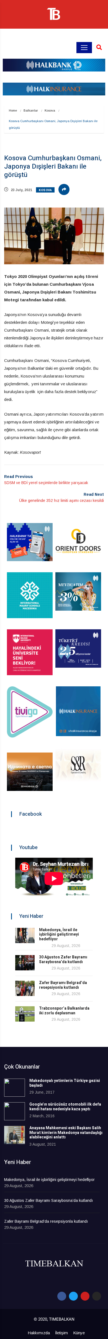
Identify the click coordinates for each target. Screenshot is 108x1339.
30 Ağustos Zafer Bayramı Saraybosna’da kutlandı (63, 959)
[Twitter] (73, 1296)
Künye (79, 1332)
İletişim (61, 1332)
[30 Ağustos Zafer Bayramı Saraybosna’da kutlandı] (25, 962)
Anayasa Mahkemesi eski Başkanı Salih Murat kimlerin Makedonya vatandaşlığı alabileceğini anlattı (65, 1132)
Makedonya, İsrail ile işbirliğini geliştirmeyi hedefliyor (59, 934)
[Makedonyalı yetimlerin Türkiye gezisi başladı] (14, 1088)
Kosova (50, 110)
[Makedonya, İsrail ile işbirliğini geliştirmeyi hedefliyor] (25, 935)
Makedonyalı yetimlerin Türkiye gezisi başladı (64, 1083)
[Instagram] (96, 1296)
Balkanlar (31, 110)
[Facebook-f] (61, 1296)
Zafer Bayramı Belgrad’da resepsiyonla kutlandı (63, 985)
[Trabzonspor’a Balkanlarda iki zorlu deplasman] (25, 1014)
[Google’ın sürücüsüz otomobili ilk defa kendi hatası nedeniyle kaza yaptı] (14, 1111)
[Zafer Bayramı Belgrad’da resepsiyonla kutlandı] (25, 988)
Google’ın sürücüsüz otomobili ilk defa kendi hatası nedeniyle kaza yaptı (65, 1106)
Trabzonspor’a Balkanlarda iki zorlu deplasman (64, 1010)
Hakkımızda (39, 1332)
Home (13, 110)
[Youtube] (85, 1296)
